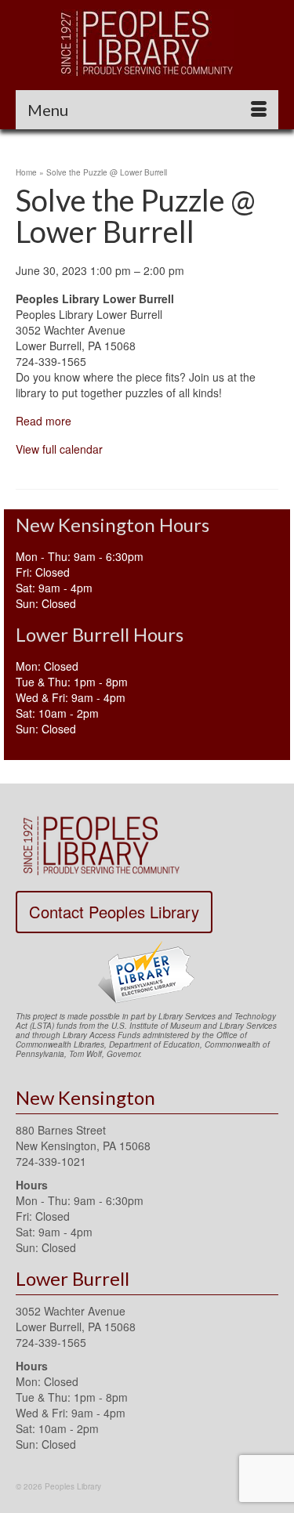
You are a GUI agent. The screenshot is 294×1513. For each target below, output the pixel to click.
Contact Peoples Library (114, 911)
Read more (43, 421)
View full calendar (59, 449)
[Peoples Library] (147, 42)
